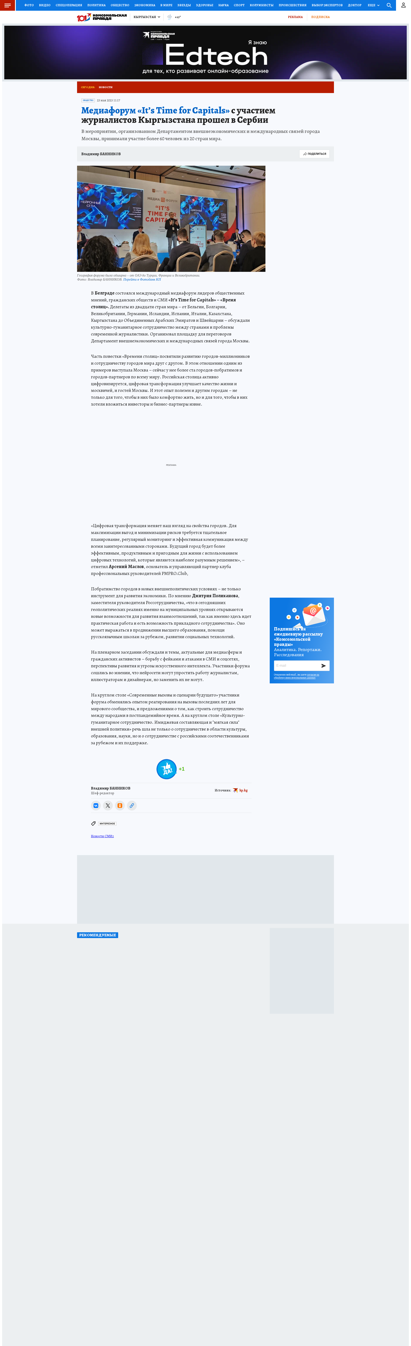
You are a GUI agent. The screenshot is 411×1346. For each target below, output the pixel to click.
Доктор (354, 5)
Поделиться (317, 153)
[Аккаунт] (403, 5)
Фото (29, 5)
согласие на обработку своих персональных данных (296, 676)
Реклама (295, 17)
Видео (45, 5)
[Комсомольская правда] (102, 17)
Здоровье (204, 5)
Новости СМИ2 (102, 836)
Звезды (184, 5)
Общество (120, 5)
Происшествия (293, 5)
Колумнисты (262, 5)
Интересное (107, 823)
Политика (96, 5)
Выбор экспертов (327, 5)
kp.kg (244, 790)
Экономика (144, 5)
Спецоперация (69, 5)
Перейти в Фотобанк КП (142, 279)
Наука (223, 5)
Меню (7, 5)
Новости (105, 87)
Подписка (320, 17)
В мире (166, 5)
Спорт (239, 5)
